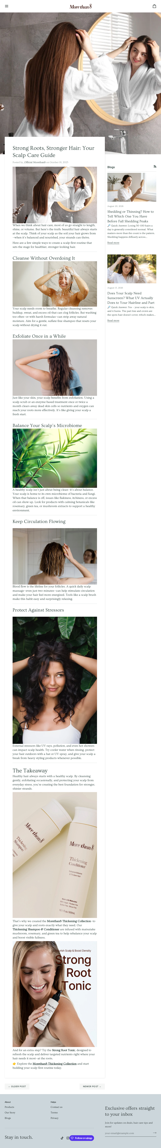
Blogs (8, 1118)
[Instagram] (68, 1138)
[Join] (153, 1132)
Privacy (54, 1118)
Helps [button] (53, 1102)
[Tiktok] (62, 1138)
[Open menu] (9, 6)
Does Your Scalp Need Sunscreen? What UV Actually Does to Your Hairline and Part (130, 298)
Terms (54, 1112)
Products (9, 1107)
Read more (113, 242)
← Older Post (17, 1086)
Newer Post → (92, 1086)
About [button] (8, 1102)
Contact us (56, 1107)
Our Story (10, 1112)
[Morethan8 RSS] (155, 166)
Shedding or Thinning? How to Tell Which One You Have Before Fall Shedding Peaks (130, 216)
